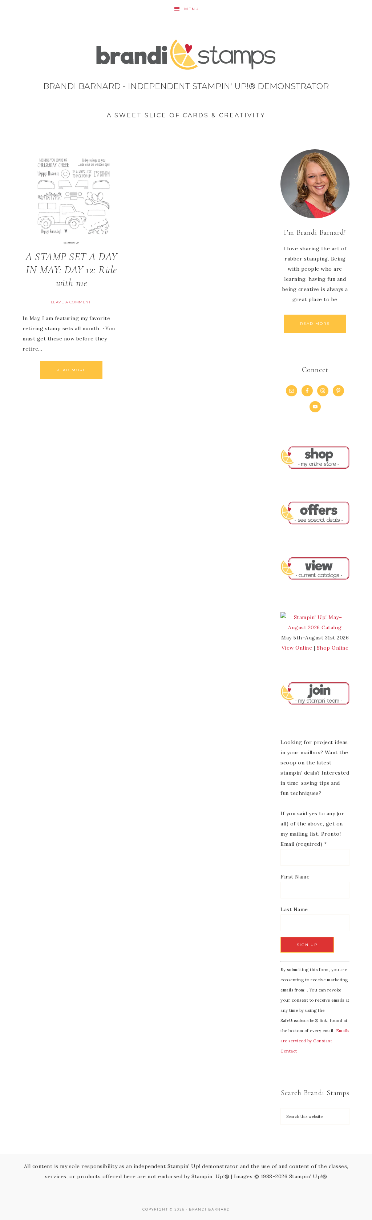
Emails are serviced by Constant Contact (314, 1041)
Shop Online (333, 648)
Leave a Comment (71, 302)
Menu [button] (191, 9)
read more (315, 323)
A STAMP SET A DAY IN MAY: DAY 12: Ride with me (71, 270)
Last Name (294, 909)
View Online (297, 648)
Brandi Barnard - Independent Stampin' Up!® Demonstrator (186, 81)
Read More (71, 370)
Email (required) (303, 844)
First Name (295, 876)
